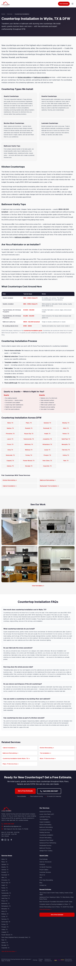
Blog (40, 883)
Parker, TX (66, 433)
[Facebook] (2, 840)
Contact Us (42, 885)
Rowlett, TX (28, 428)
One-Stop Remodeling (46, 880)
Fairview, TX (66, 450)
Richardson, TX (47, 444)
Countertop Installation (46, 835)
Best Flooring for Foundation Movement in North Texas (55, 901)
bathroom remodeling (41, 77)
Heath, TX (47, 433)
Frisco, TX (10, 444)
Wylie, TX (10, 423)
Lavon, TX (10, 439)
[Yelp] (8, 840)
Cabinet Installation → (9, 486)
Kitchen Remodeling (45, 824)
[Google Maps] (11, 840)
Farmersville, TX (29, 439)
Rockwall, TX (47, 428)
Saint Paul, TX (66, 439)
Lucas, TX (47, 450)
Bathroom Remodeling (46, 827)
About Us (42, 875)
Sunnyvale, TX (10, 455)
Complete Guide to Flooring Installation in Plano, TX (54, 904)
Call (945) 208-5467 (50, 791)
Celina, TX (66, 455)
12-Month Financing (45, 867)
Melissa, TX (28, 450)
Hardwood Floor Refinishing (47, 843)
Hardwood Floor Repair (46, 840)
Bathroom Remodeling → (48, 480)
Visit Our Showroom (45, 862)
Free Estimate (64, 4)
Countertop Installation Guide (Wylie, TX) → (16, 758)
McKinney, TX (29, 444)
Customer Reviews (45, 872)
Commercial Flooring (45, 830)
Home (3, 14)
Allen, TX (66, 428)
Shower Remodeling (45, 837)
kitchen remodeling (24, 77)
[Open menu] (72, 4)
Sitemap (35, 960)
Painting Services (44, 832)
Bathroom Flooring (45, 848)
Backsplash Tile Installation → (49, 486)
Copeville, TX (47, 466)
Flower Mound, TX (28, 460)
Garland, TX (47, 423)
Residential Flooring (45, 845)
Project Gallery (43, 869)
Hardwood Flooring (45, 811)
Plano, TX (29, 423)
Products (42, 864)
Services (9, 14)
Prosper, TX (47, 455)
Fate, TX (65, 460)
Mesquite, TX (66, 444)
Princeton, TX (10, 433)
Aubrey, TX (10, 466)
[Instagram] (5, 840)
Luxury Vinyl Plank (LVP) (46, 814)
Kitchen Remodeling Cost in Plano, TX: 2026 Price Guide (56, 907)
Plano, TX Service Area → (10, 764)
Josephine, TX (47, 439)
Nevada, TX (28, 466)
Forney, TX (28, 455)
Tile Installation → (45, 753)
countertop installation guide (33, 330)
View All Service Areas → (8, 951)
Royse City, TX (28, 433)
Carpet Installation (44, 822)
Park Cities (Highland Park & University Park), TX (15, 937)
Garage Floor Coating (45, 851)
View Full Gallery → (38, 586)
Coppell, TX (10, 460)
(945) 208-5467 (9, 824)
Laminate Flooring (44, 817)
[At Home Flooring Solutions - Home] (5, 4)
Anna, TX (10, 450)
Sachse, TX (10, 428)
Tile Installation (43, 819)
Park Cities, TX (47, 460)
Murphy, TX (65, 423)
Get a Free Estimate (25, 791)
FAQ (40, 877)
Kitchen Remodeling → (10, 480)
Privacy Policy (41, 960)
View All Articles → (45, 909)
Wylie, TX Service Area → (48, 758)
